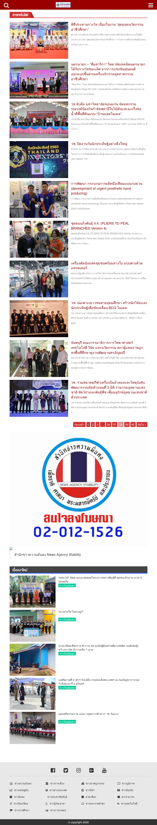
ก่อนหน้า (79, 424)
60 (133, 424)
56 (108, 424)
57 (114, 424)
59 (126, 424)
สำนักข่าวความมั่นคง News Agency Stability (47, 554)
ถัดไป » (142, 424)
